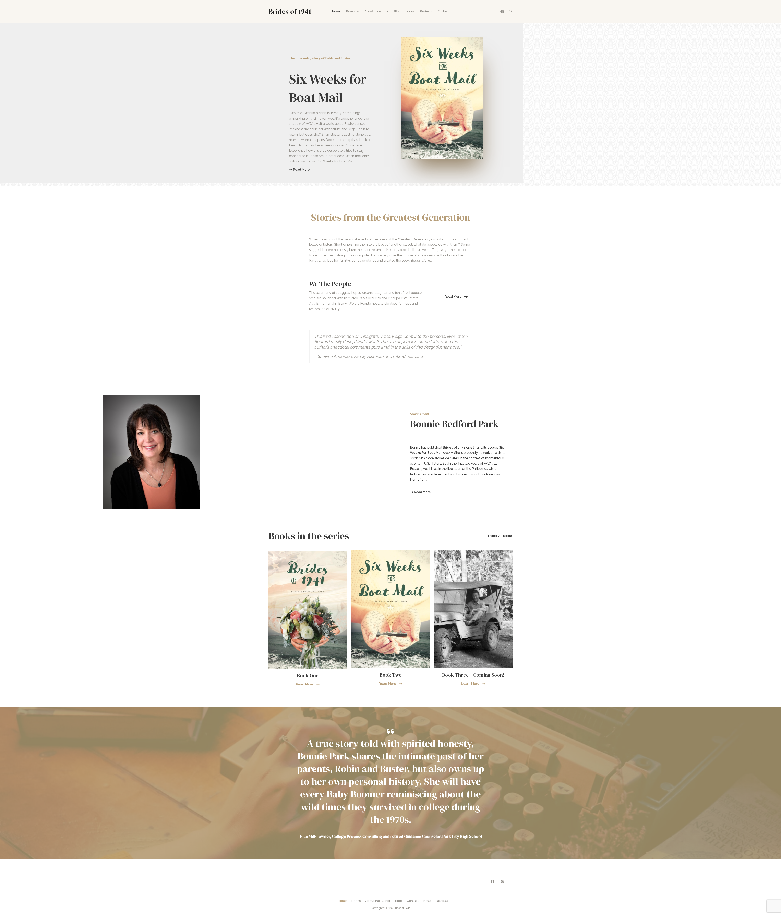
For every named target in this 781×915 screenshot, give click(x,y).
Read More (453, 296)
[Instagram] (511, 11)
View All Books (501, 536)
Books (350, 11)
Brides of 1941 (289, 11)
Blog (397, 11)
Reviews (426, 11)
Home (336, 11)
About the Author (376, 11)
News (410, 11)
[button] (357, 11)
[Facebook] (502, 11)
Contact (443, 11)
